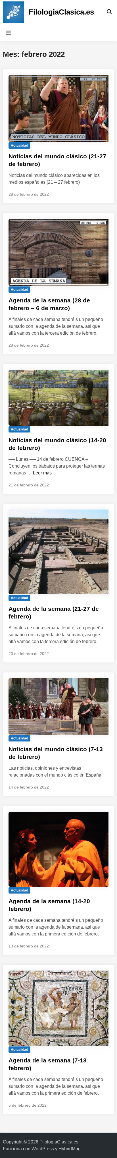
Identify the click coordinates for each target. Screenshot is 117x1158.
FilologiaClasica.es (61, 12)
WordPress (43, 1148)
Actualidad (19, 145)
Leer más (42, 472)
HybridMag (69, 1148)
